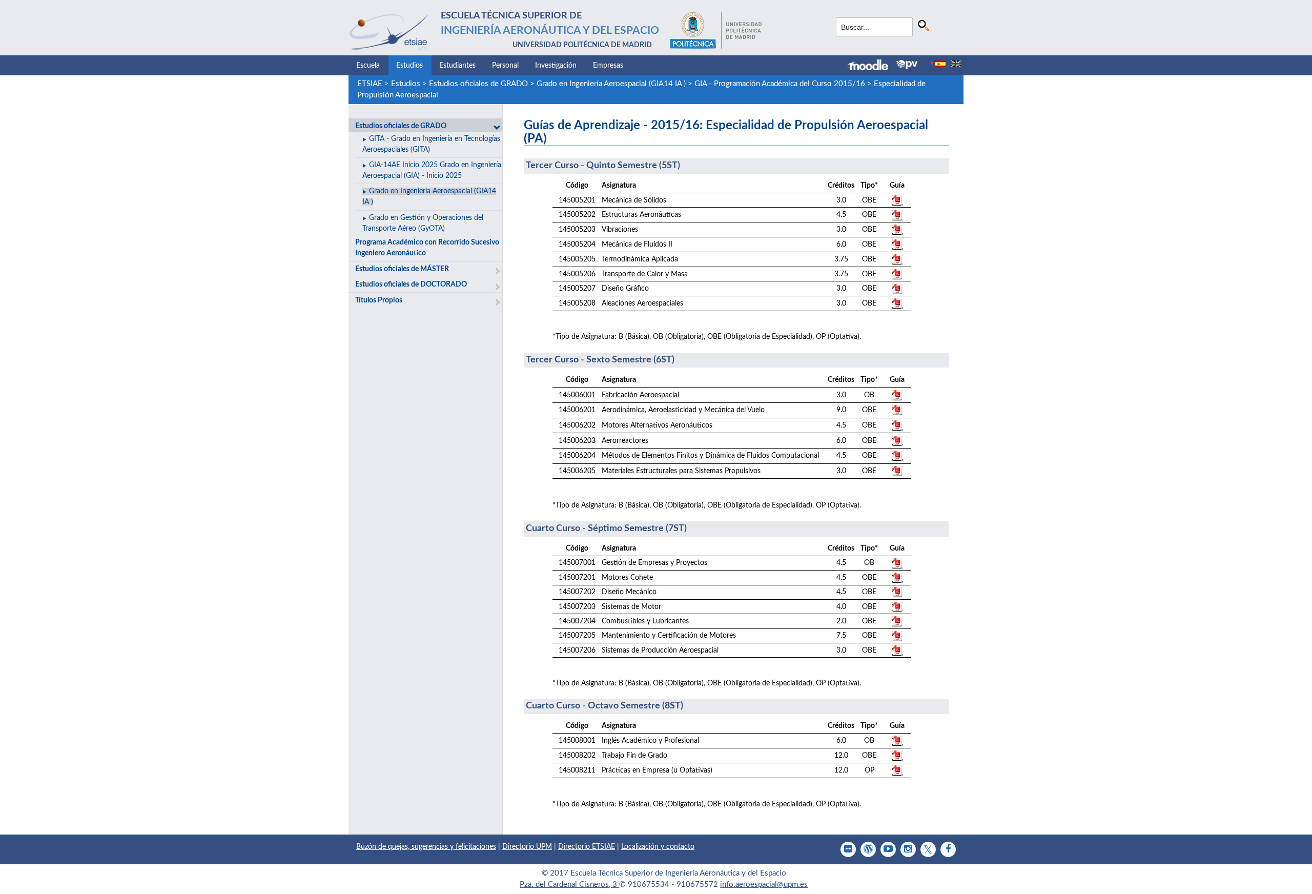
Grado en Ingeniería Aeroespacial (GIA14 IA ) (611, 84)
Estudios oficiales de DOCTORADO (411, 284)
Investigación (556, 65)
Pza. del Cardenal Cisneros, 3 (569, 884)
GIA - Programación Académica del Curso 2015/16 (779, 84)
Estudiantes (457, 65)
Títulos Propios (378, 300)
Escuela (368, 65)
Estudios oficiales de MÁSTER (402, 269)
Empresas (608, 65)
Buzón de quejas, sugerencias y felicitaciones (426, 846)
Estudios (409, 65)
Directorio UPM (527, 846)
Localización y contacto (657, 846)
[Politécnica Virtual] (906, 64)
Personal (505, 65)
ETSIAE (369, 84)
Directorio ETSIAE (586, 846)
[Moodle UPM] (872, 66)
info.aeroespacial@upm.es (764, 884)
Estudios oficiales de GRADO (478, 84)
